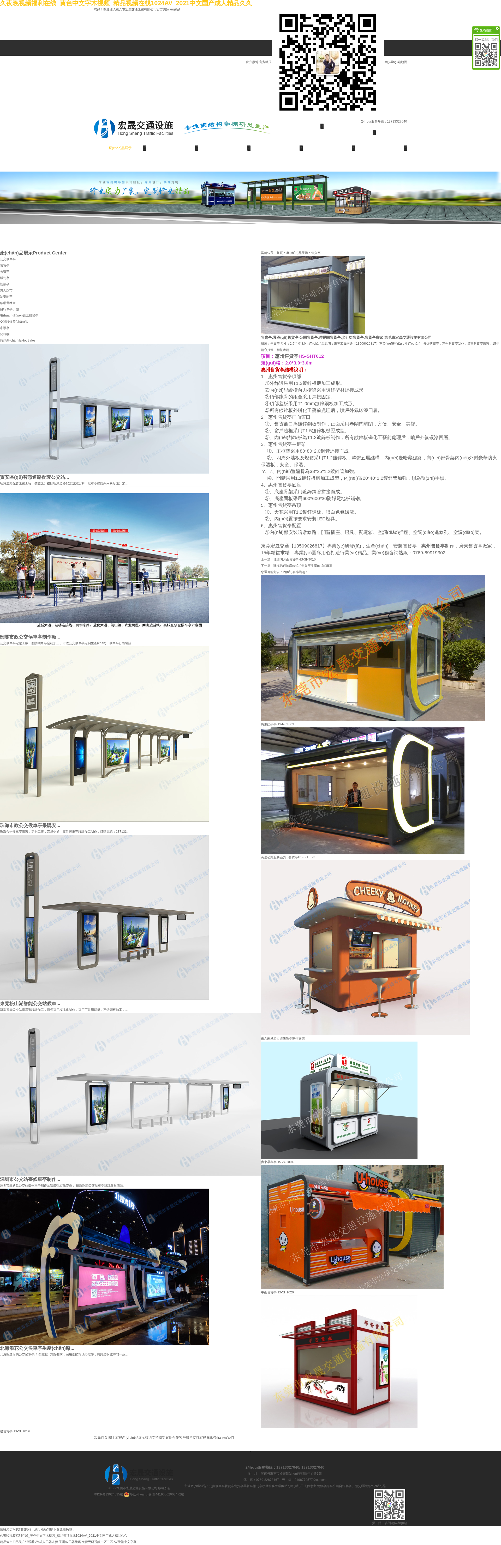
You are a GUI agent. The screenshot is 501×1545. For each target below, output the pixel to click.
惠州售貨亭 (287, 356)
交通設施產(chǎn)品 (372, 1486)
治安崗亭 (6, 297)
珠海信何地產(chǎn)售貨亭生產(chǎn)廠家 (302, 566)
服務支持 (329, 148)
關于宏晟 (349, 132)
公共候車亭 (217, 1486)
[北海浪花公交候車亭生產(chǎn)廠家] (104, 1266)
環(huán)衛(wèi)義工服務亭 (19, 315)
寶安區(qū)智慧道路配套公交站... (34, 477)
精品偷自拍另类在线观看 (17, 1542)
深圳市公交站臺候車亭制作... (30, 1179)
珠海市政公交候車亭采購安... (30, 825)
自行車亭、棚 (9, 309)
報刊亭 (4, 278)
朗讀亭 (4, 284)
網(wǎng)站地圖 (396, 62)
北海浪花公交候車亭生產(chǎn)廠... (37, 1348)
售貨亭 (4, 265)
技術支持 (172, 148)
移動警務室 (8, 303)
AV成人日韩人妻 (46, 1542)
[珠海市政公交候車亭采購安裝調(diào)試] (104, 734)
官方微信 (265, 62)
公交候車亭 (8, 259)
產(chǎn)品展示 (120, 148)
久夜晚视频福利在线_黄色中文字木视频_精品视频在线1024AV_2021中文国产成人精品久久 (63, 1535)
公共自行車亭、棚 (345, 1486)
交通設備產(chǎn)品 (14, 322)
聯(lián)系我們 (120, 164)
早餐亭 (248, 1486)
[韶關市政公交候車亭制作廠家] (104, 560)
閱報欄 (4, 334)
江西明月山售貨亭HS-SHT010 (294, 559)
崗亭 (329, 1486)
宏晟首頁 (297, 126)
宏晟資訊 (381, 148)
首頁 (280, 253)
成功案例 (224, 148)
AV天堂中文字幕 (125, 1542)
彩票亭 (4, 328)
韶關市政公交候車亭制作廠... (30, 637)
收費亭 (4, 271)
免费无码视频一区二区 (97, 1542)
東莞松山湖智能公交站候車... (30, 1003)
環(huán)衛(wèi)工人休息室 (297, 1486)
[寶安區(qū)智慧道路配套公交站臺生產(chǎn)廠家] (104, 408)
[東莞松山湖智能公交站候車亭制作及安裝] (104, 917)
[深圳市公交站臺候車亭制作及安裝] (130, 1094)
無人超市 (6, 290)
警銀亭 (321, 1486)
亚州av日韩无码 (70, 1542)
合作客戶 (276, 148)
